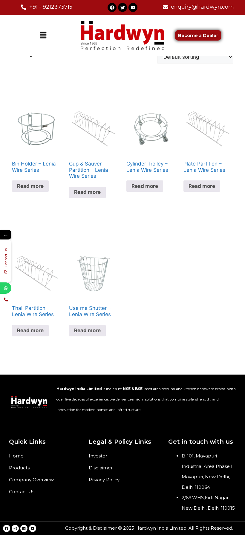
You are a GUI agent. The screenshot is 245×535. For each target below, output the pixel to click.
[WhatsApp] (5, 288)
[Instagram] (15, 528)
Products (19, 468)
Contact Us (21, 491)
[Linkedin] (23, 528)
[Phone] (5, 299)
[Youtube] (132, 7)
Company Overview (31, 480)
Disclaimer (101, 468)
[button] (43, 35)
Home (16, 456)
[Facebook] (112, 7)
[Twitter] (122, 7)
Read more (30, 186)
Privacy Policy (104, 480)
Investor (98, 456)
